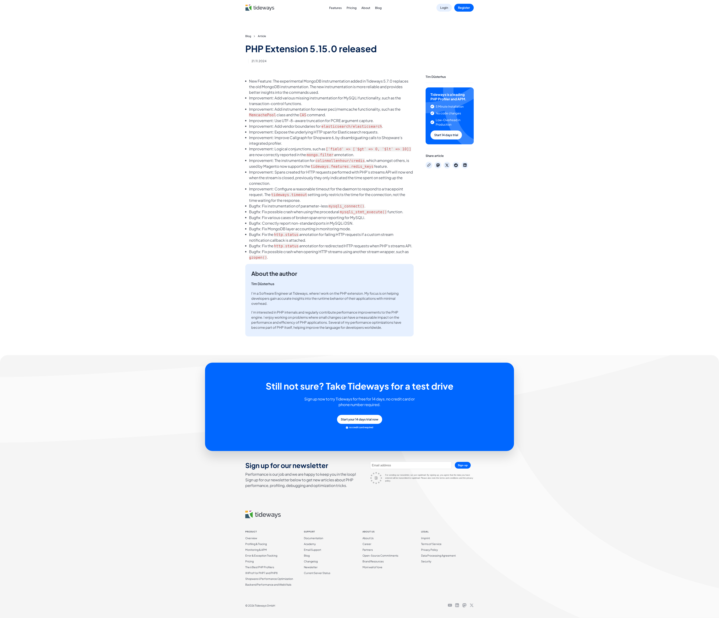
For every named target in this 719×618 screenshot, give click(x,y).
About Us (368, 538)
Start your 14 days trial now (359, 419)
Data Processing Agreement (438, 555)
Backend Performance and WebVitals (268, 584)
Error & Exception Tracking (261, 555)
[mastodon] (464, 605)
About (365, 8)
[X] (472, 605)
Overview (251, 538)
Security (426, 561)
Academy (310, 544)
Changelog (311, 561)
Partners (367, 549)
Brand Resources (373, 561)
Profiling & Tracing (256, 544)
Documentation (313, 538)
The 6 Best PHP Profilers (259, 567)
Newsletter (311, 567)
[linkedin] (457, 605)
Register (464, 8)
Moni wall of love (372, 567)
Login (444, 8)
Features (335, 8)
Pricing (352, 8)
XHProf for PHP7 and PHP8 (261, 573)
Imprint (425, 538)
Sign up (463, 465)
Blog (378, 8)
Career (366, 544)
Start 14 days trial (446, 135)
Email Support (312, 549)
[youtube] (450, 605)
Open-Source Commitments (380, 555)
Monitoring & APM (256, 549)
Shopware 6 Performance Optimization (269, 578)
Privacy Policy (429, 549)
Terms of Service (431, 544)
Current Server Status (317, 573)
